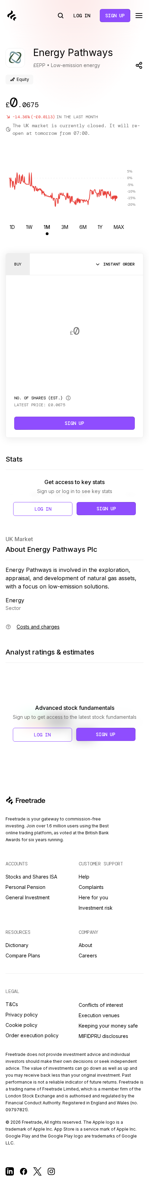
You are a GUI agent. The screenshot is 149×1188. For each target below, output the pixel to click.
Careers (88, 955)
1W (29, 227)
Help (84, 877)
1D (12, 227)
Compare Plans (23, 955)
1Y (100, 227)
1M (47, 227)
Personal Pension (25, 887)
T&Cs (12, 1004)
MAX (119, 227)
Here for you (93, 897)
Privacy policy (22, 1015)
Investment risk (96, 908)
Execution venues (99, 1015)
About (85, 945)
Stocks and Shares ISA (31, 877)
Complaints (91, 887)
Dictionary (17, 945)
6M (83, 227)
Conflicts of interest (101, 1005)
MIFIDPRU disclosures (103, 1036)
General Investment (28, 897)
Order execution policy (32, 1035)
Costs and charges (38, 627)
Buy (17, 264)
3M (64, 227)
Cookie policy (21, 1025)
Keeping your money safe (108, 1026)
